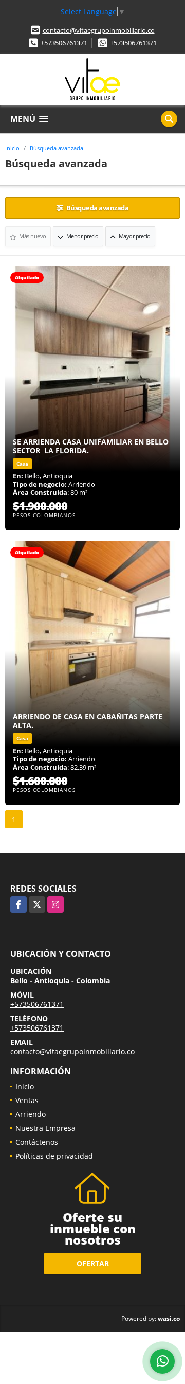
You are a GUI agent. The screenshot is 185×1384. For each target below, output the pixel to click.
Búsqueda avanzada (56, 148)
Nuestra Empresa (45, 1128)
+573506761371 (64, 42)
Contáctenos (36, 1142)
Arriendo (30, 1114)
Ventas (27, 1100)
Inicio (12, 148)
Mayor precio (134, 236)
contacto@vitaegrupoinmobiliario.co (99, 30)
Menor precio (82, 236)
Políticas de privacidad (54, 1156)
